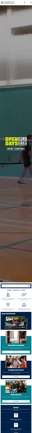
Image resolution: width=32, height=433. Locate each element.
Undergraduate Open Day (16, 419)
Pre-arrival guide (16, 401)
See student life (16, 376)
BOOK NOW (10, 149)
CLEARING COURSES (19, 149)
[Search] (29, 286)
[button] (25, 3)
